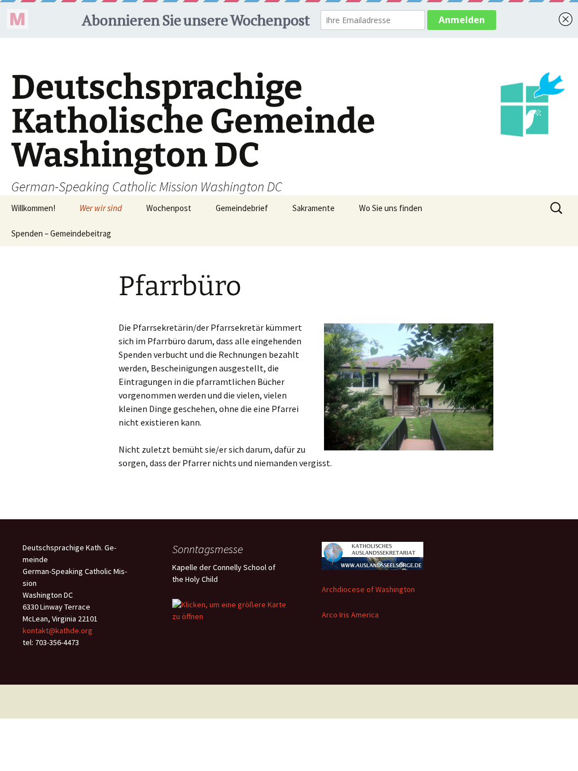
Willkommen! (33, 208)
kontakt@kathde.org (58, 630)
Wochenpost (168, 208)
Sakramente (313, 208)
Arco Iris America (350, 615)
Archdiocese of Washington (368, 589)
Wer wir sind (101, 208)
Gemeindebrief (242, 208)
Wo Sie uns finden (390, 208)
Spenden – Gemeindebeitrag (61, 233)
